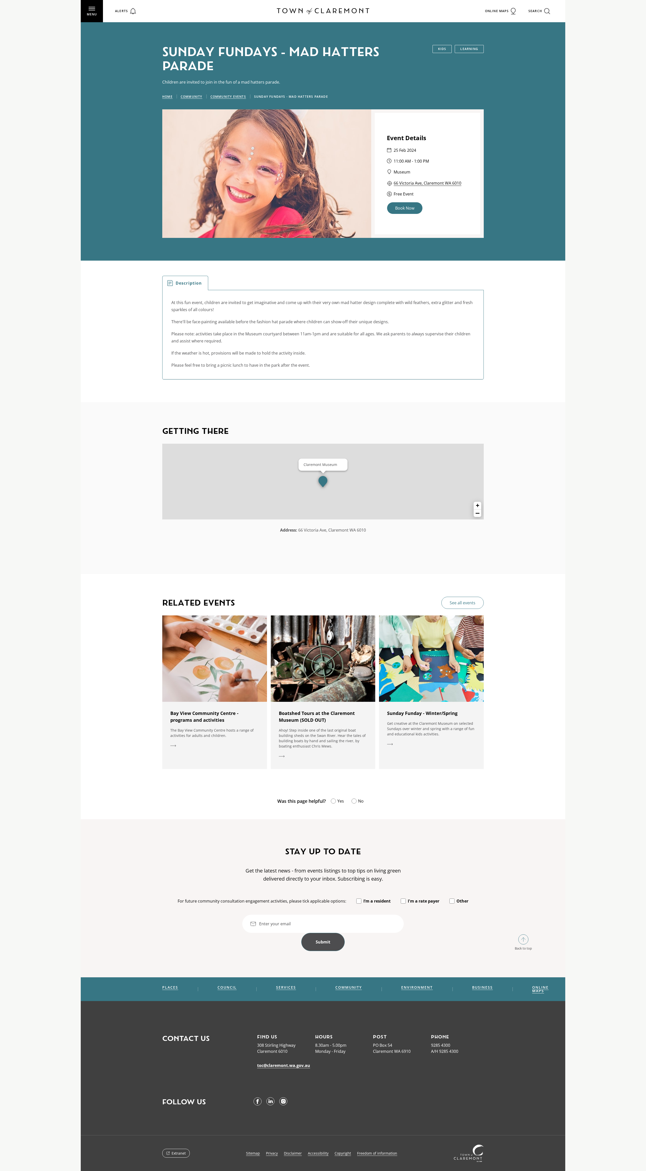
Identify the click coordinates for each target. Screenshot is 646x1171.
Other (462, 901)
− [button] (477, 513)
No (361, 801)
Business (482, 987)
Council (227, 987)
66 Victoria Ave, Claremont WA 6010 (427, 183)
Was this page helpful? (301, 801)
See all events (462, 603)
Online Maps (540, 989)
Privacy (272, 1153)
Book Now (404, 208)
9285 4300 (440, 1045)
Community (191, 96)
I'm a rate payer (423, 901)
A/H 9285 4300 (444, 1051)
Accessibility (318, 1153)
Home (167, 96)
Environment (417, 987)
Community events (228, 96)
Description (189, 283)
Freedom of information (377, 1153)
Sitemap (253, 1153)
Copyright (343, 1153)
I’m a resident (377, 901)
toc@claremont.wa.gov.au (283, 1065)
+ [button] (477, 505)
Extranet (179, 1153)
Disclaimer (293, 1153)
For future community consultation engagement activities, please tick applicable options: (262, 901)
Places (170, 987)
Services (286, 987)
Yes (340, 801)
